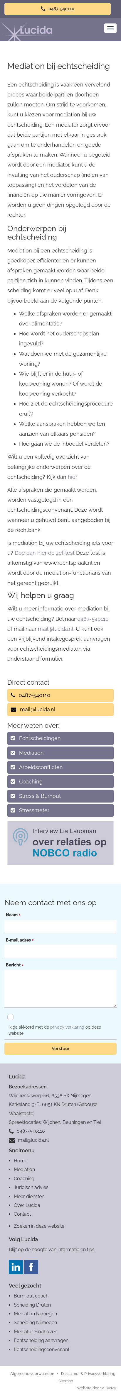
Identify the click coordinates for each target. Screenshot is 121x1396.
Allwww (109, 1388)
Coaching (31, 781)
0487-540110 (60, 8)
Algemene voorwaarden (32, 1373)
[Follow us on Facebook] (31, 1267)
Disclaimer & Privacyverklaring (88, 1373)
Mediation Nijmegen (35, 1314)
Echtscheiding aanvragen (41, 1340)
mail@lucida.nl (55, 629)
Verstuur (61, 1048)
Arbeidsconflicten (41, 767)
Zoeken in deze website (39, 1226)
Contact (22, 1214)
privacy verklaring (67, 1027)
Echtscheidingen (40, 738)
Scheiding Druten (32, 1305)
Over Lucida (27, 1205)
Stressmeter (34, 810)
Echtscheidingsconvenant (41, 1349)
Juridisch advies (31, 1187)
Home (20, 1160)
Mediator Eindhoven (35, 1331)
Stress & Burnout (40, 796)
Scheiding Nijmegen (35, 1322)
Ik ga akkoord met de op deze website (55, 1030)
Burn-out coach (31, 1296)
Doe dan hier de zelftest (45, 553)
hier (72, 477)
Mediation (31, 753)
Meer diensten (29, 1196)
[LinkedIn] (16, 1267)
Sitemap (65, 1381)
